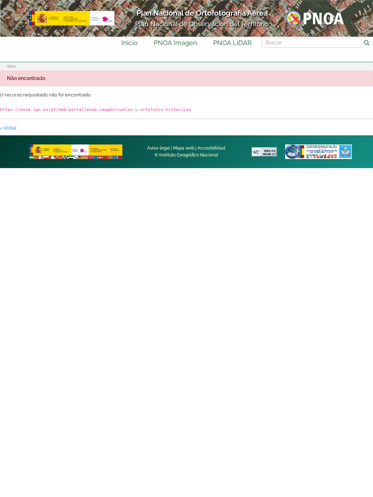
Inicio (129, 43)
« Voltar (8, 128)
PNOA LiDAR (232, 43)
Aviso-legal (158, 148)
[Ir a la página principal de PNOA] (315, 18)
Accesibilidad (211, 148)
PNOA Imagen (175, 43)
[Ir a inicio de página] (347, 380)
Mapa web (183, 148)
